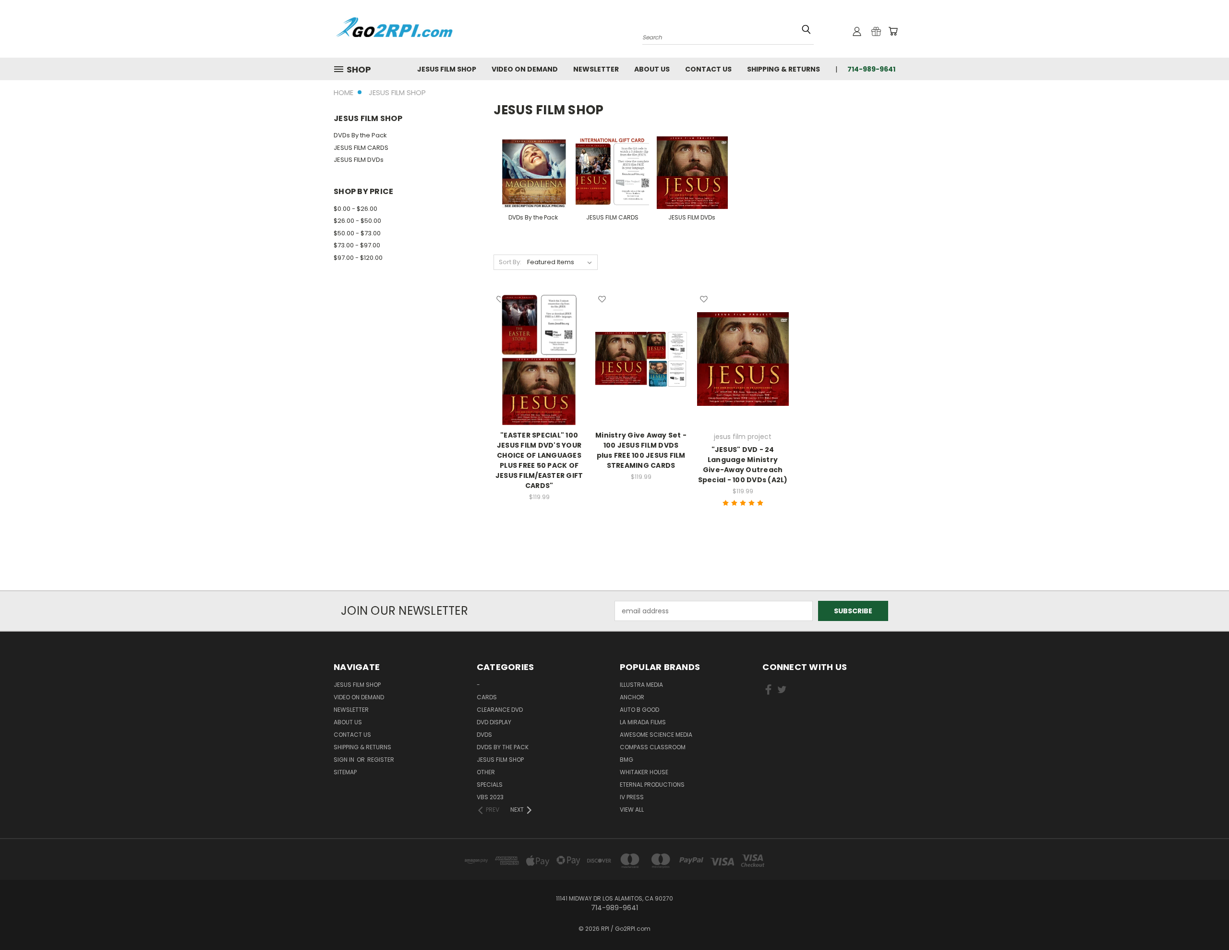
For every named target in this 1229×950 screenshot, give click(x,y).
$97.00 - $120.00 (358, 257)
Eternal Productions (652, 784)
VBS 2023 (490, 797)
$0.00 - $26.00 (355, 208)
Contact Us (708, 69)
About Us (652, 69)
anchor (632, 697)
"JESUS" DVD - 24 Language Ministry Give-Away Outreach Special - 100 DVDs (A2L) (743, 465)
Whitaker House (644, 772)
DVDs (484, 735)
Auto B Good (639, 710)
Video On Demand (525, 69)
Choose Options (539, 376)
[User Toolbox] (857, 31)
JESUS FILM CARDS (361, 147)
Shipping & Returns (783, 69)
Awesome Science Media (656, 735)
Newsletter (596, 69)
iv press (632, 797)
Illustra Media (641, 685)
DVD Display (494, 722)
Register (380, 759)
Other (486, 772)
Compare (536, 358)
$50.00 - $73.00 (357, 233)
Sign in (345, 759)
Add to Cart (641, 376)
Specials (490, 784)
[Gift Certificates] (876, 31)
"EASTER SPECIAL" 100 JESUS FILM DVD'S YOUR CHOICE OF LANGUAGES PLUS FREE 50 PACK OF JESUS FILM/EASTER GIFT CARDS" (539, 460)
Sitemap (345, 772)
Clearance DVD (500, 710)
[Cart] (893, 31)
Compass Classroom (653, 747)
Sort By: (510, 262)
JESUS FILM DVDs (359, 159)
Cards (487, 697)
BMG (626, 759)
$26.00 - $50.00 (357, 220)
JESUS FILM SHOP (446, 69)
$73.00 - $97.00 (357, 245)
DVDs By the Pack (360, 135)
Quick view (539, 339)
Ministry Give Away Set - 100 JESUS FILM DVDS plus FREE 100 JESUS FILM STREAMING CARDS (641, 450)
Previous (1204, 920)
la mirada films (643, 722)
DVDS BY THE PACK (503, 747)
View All (632, 809)
